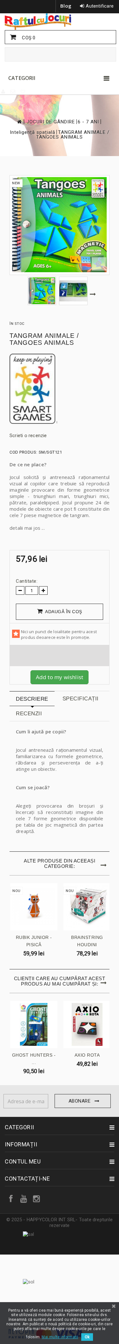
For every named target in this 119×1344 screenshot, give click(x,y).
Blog (65, 6)
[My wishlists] (23, 92)
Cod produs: (23, 452)
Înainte (92, 294)
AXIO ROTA (87, 1055)
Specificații (81, 699)
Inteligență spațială (32, 132)
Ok (87, 1337)
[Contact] (13, 92)
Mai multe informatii (60, 1337)
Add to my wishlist (59, 677)
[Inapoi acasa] (19, 121)
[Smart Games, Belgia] (59, 389)
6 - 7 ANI (88, 122)
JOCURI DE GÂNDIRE (51, 122)
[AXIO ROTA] (87, 1024)
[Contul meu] (3, 92)
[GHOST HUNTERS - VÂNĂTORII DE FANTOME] (33, 1024)
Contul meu (23, 1161)
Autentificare (100, 6)
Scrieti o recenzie (28, 435)
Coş (28, 38)
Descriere (32, 699)
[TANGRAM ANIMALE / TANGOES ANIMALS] (42, 291)
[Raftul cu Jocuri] (59, 21)
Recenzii (29, 714)
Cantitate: (26, 581)
